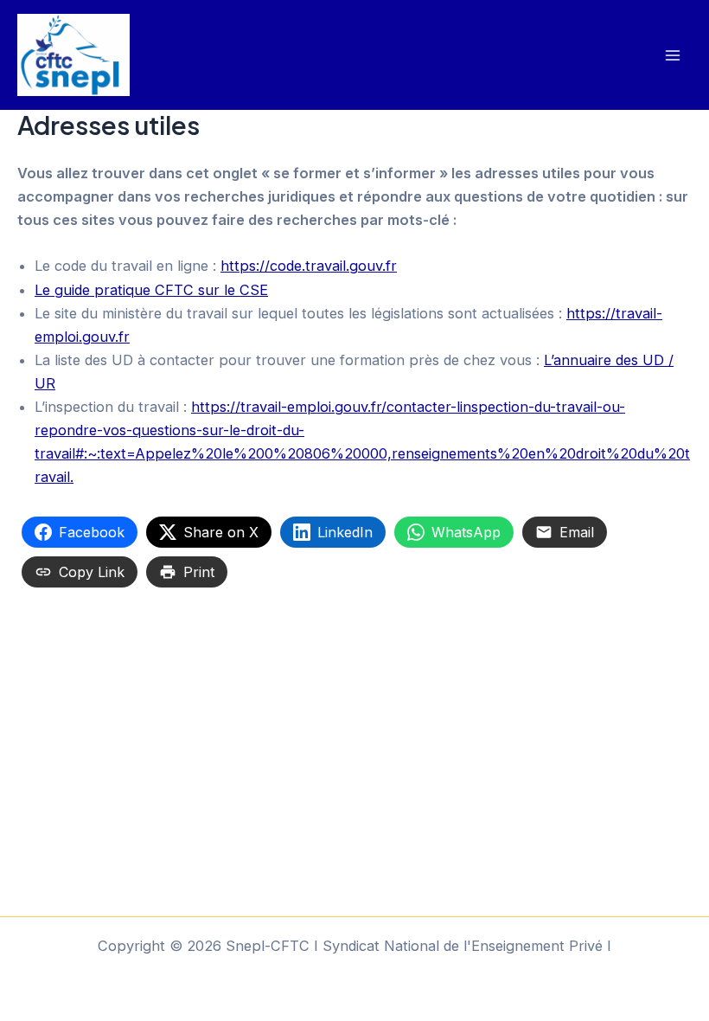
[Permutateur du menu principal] (672, 54)
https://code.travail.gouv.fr (308, 265)
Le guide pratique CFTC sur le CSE (151, 290)
